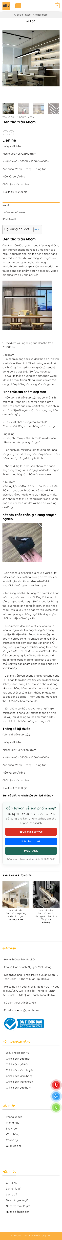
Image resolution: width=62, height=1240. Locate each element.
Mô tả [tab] (5, 205)
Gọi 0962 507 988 (31, 831)
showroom (43, 474)
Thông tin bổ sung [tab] (13, 212)
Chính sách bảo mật (18, 1058)
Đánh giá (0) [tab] (9, 219)
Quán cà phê (13, 1145)
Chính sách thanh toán (19, 1081)
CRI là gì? (11, 1182)
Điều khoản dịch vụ (17, 1052)
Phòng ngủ (12, 1122)
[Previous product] (11, 132)
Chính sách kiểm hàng (19, 1076)
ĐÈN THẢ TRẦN (27, 117)
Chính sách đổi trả (17, 1064)
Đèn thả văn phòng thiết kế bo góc (16, 915)
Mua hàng (31, 850)
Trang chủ (8, 117)
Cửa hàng (12, 1140)
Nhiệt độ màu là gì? (18, 1206)
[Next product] (5, 132)
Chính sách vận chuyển (20, 1070)
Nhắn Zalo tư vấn (31, 841)
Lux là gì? (11, 1194)
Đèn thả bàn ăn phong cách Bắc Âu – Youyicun (46, 916)
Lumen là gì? (13, 1188)
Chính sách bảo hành (18, 1087)
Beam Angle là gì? (17, 1200)
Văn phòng (13, 1134)
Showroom (12, 1128)
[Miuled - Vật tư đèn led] (6, 6)
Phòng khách (14, 1116)
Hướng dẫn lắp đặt (17, 1211)
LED (28, 363)
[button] (18, 6)
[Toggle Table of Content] (34, 229)
